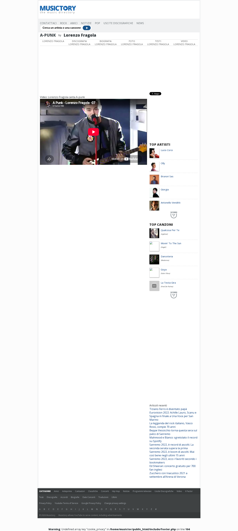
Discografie (52, 497)
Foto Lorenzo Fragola (132, 43)
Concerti (105, 491)
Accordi (64, 497)
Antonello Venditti (170, 202)
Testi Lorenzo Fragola (158, 43)
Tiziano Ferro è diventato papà (168, 409)
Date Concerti (89, 497)
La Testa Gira (168, 282)
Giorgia (165, 189)
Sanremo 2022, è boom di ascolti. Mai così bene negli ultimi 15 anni (171, 453)
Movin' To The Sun (171, 243)
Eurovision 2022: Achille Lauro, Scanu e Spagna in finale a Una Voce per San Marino (172, 416)
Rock (63, 23)
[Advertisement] (139, 9)
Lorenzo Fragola (53, 41)
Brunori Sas (167, 176)
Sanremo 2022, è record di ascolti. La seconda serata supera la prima (171, 446)
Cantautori (80, 491)
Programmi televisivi (142, 491)
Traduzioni (103, 497)
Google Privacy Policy (91, 503)
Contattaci (48, 23)
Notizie (86, 23)
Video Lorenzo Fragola (184, 43)
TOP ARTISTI (159, 144)
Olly (163, 163)
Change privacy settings (115, 503)
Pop (97, 23)
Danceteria (167, 256)
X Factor (189, 491)
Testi (41, 497)
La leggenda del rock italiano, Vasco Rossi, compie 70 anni (171, 425)
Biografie (75, 497)
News (140, 23)
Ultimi (114, 497)
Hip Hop (116, 491)
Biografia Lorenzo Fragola (106, 43)
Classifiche (93, 491)
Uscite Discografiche (118, 23)
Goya (164, 269)
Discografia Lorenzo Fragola (79, 43)
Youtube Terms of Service (66, 503)
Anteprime (67, 491)
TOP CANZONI (161, 224)
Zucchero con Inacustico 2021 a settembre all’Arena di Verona (168, 474)
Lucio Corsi (167, 150)
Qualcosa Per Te (170, 230)
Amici (74, 23)
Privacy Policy (45, 503)
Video (179, 491)
